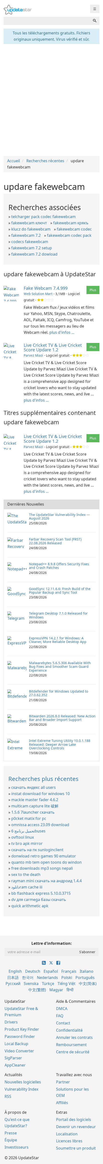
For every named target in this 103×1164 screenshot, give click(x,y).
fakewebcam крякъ (70, 222)
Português (85, 977)
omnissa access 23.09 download (40, 824)
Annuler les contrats (74, 1037)
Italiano (86, 971)
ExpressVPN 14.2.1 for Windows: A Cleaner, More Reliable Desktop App (57, 640)
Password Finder (20, 1036)
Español (51, 971)
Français (68, 971)
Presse (11, 1133)
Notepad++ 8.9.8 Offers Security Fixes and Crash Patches (59, 566)
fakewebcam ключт (29, 222)
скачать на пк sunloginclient (37, 849)
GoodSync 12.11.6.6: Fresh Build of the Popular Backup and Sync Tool (60, 590)
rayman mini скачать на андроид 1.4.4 (46, 880)
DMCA (61, 1008)
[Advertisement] (51, 99)
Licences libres (69, 1141)
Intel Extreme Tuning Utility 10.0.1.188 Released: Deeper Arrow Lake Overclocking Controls (59, 744)
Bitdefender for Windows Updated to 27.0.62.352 (58, 693)
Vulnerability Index (21, 1089)
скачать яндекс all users (33, 787)
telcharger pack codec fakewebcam (43, 216)
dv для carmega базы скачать (38, 899)
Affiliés (62, 1102)
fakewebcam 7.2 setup (31, 248)
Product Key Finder (22, 1029)
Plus (93, 290)
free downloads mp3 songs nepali (42, 868)
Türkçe (48, 983)
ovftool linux (22, 837)
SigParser (13, 1058)
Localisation (67, 1134)
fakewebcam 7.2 (26, 235)
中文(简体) (88, 983)
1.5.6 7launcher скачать (33, 812)
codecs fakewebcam (29, 241)
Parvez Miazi (33, 355)
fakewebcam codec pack (69, 235)
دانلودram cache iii (26, 887)
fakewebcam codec (74, 229)
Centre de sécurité (72, 1052)
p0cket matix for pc (28, 818)
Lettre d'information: (51, 943)
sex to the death (25, 874)
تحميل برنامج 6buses (28, 831)
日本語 (13, 977)
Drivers (11, 1022)
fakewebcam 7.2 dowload (34, 254)
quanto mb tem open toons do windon (46, 862)
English (15, 971)
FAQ (59, 1015)
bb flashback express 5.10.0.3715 (41, 893)
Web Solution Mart (38, 293)
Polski (66, 977)
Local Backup (16, 1043)
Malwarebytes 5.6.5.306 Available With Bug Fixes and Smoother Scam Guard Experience (60, 667)
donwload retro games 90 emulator (43, 856)
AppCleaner (15, 1065)
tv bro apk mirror (27, 843)
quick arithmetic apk (29, 905)
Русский (13, 983)
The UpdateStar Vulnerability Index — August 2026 (59, 516)
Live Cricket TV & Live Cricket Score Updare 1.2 (53, 347)
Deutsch (32, 971)
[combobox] (47, 21)
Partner (63, 1082)
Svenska (31, 983)
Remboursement (71, 1044)
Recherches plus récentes (43, 779)
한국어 (28, 977)
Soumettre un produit (76, 1148)
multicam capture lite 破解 (34, 806)
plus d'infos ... (61, 332)
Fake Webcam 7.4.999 (46, 288)
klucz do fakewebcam (31, 229)
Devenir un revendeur (76, 1126)
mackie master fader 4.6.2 (34, 799)
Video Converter (19, 1051)
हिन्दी (70, 989)
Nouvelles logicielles (23, 1082)
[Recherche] (94, 21)
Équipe (11, 1140)
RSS (8, 1096)
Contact (63, 1023)
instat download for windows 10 (40, 793)
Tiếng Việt (66, 983)
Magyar (56, 989)
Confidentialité (69, 1030)
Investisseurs (17, 1147)
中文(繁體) (37, 989)
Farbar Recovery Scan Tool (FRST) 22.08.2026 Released (55, 541)
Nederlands (47, 977)
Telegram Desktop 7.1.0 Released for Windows (58, 615)
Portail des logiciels (73, 1119)
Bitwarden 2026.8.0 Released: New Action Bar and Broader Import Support (62, 718)
